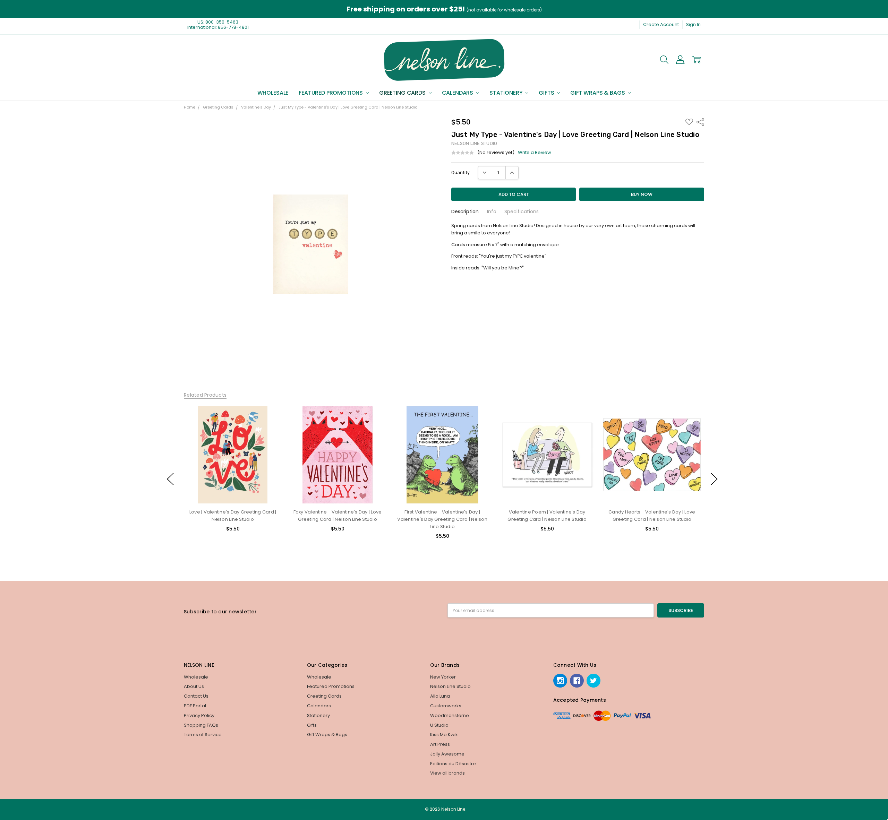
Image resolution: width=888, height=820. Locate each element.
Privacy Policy (199, 715)
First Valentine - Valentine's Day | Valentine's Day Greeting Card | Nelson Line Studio (442, 519)
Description (465, 211)
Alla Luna (440, 696)
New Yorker (443, 677)
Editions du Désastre (453, 763)
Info (491, 211)
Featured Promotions (331, 93)
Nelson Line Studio (450, 686)
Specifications (521, 211)
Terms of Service (203, 734)
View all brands (447, 773)
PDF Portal (195, 705)
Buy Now (233, 490)
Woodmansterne (449, 715)
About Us (194, 686)
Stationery (506, 93)
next (714, 479)
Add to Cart (232, 476)
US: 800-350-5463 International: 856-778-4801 (218, 25)
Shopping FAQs (201, 725)
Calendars (458, 93)
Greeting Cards (403, 93)
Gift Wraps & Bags (598, 93)
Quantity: (461, 172)
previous (170, 479)
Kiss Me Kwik (444, 734)
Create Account (661, 24)
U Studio (439, 725)
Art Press (440, 744)
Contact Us (196, 696)
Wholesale (273, 93)
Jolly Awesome (447, 754)
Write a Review (534, 152)
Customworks (445, 705)
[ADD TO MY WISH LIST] (269, 428)
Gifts (547, 93)
